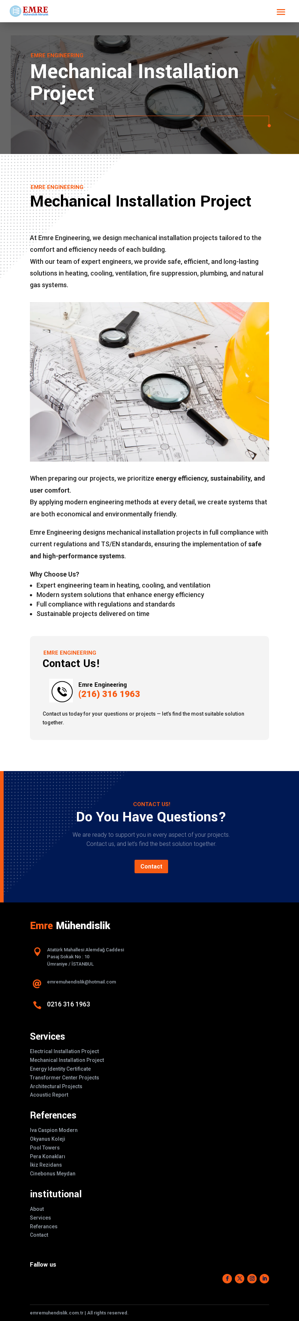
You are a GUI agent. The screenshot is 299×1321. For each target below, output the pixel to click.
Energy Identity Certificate (60, 1069)
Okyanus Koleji (47, 1139)
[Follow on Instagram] (252, 1278)
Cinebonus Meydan (52, 1173)
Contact (151, 866)
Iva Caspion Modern (54, 1130)
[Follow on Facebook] (227, 1278)
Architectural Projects (56, 1086)
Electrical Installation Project (64, 1051)
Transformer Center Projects (64, 1078)
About (37, 1209)
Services (40, 1218)
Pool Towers (45, 1148)
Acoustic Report (49, 1095)
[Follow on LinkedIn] (264, 1278)
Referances (44, 1226)
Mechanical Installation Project (67, 1060)
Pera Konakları (47, 1156)
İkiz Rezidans (46, 1165)
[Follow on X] (239, 1278)
